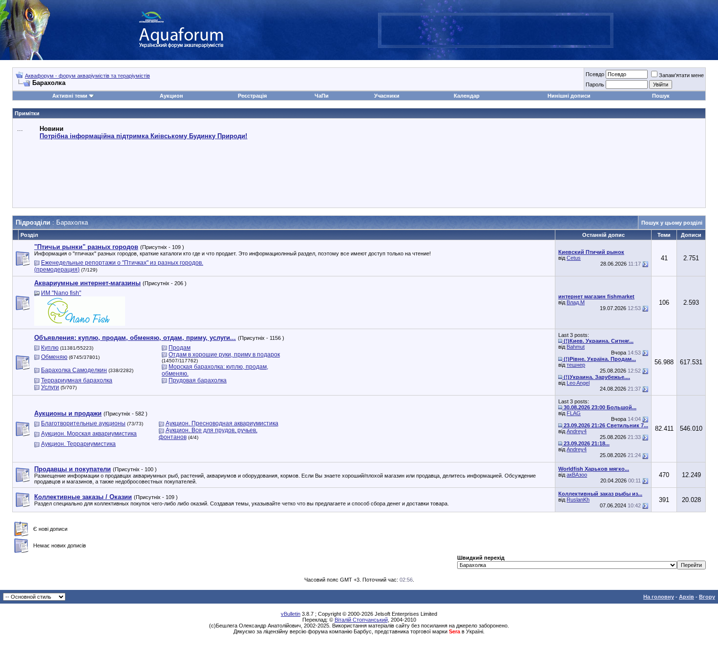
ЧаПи (322, 96)
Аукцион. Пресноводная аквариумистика (222, 423)
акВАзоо (577, 475)
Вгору (707, 597)
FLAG (574, 413)
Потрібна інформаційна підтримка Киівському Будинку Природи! (143, 136)
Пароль (595, 84)
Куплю (50, 347)
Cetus (574, 258)
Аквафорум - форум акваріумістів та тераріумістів (87, 76)
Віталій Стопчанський (361, 620)
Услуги (50, 387)
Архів (686, 597)
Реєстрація (252, 96)
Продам (179, 347)
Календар (467, 96)
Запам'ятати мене (681, 75)
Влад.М (576, 302)
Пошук (661, 96)
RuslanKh (578, 499)
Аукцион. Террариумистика (78, 443)
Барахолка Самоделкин (74, 370)
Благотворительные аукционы (83, 423)
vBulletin (290, 614)
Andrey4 (577, 431)
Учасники (387, 96)
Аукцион (171, 96)
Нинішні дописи (569, 96)
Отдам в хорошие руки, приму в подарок (224, 354)
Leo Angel (578, 383)
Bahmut (576, 347)
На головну (658, 597)
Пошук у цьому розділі (671, 223)
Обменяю (54, 357)
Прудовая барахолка (198, 380)
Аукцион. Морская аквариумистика (89, 433)
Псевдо (595, 74)
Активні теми (69, 96)
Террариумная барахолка (76, 380)
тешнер (576, 365)
